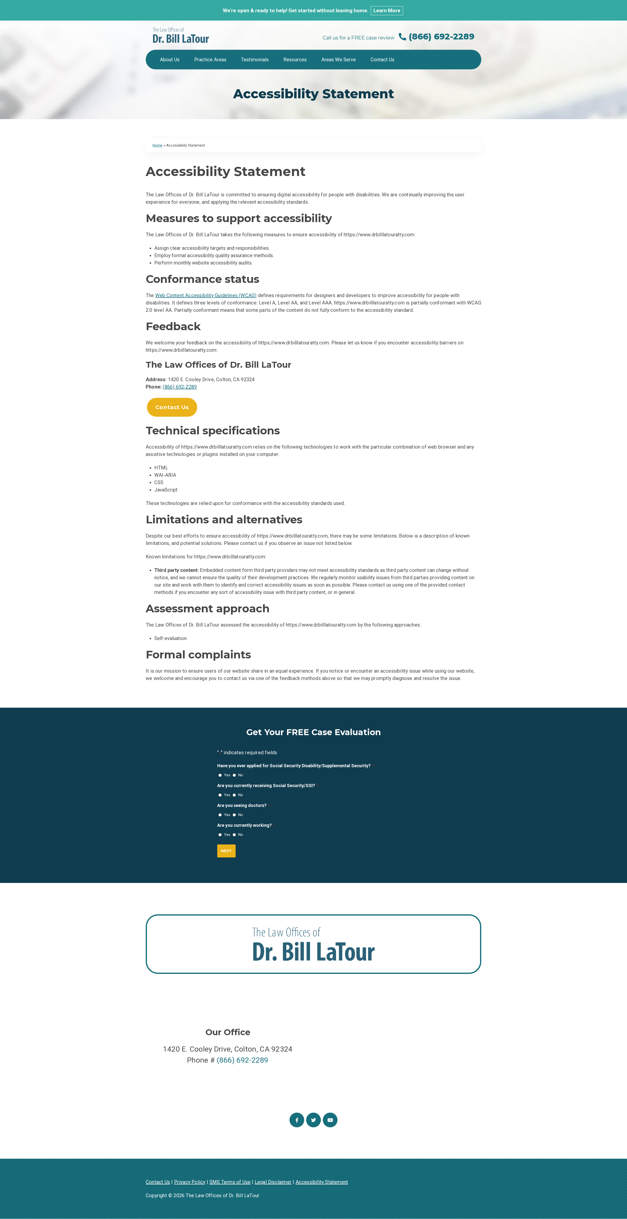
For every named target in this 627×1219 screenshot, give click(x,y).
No (239, 775)
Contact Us (382, 60)
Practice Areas (210, 60)
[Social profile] (296, 1120)
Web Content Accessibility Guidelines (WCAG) (206, 295)
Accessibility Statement (322, 1182)
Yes (226, 775)
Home (158, 145)
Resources (295, 60)
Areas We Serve (338, 60)
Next (226, 850)
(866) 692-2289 (440, 36)
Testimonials (255, 60)
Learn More (387, 10)
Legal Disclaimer (273, 1182)
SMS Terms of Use (230, 1182)
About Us (170, 60)
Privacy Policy (189, 1182)
